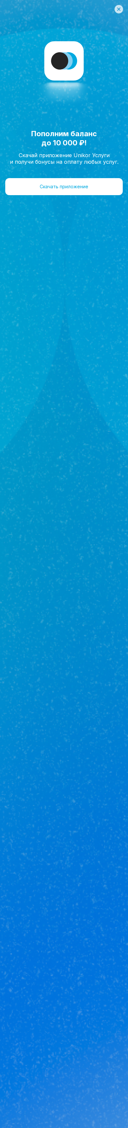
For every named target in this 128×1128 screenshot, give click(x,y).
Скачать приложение (64, 186)
